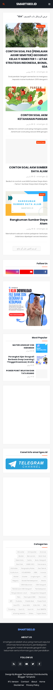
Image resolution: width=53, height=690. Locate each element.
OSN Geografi (41, 585)
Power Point (41, 601)
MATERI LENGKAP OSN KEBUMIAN (23, 346)
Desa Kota (20, 560)
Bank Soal (42, 556)
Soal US (21, 609)
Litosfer (24, 576)
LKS (45, 576)
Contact (25, 681)
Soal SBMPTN (41, 609)
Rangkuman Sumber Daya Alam (28, 221)
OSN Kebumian (26, 585)
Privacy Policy (32, 685)
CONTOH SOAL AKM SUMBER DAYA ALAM (28, 169)
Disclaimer (19, 685)
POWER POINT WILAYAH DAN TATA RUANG (20, 372)
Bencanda (31, 556)
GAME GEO (30, 564)
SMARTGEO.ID (26, 4)
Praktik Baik (29, 601)
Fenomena (42, 564)
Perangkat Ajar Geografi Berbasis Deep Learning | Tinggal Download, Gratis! (20, 359)
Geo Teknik (42, 568)
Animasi (43, 552)
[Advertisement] (26, 414)
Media (43, 581)
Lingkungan (35, 576)
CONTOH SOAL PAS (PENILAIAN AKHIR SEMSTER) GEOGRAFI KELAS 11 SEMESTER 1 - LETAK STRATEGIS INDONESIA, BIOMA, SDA (26, 59)
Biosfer (21, 556)
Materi (16, 576)
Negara (15, 581)
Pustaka (19, 601)
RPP (11, 601)
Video (31, 613)
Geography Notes (27, 568)
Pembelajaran (40, 589)
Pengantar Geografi (38, 593)
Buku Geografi (40, 560)
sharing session (19, 613)
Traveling (11, 609)
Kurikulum (14, 572)
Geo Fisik (19, 564)
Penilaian (42, 597)
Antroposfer (32, 552)
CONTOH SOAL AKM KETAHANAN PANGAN (32, 117)
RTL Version (13, 681)
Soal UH (30, 609)
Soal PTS (16, 605)
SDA (44, 605)
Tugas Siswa (41, 613)
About (34, 681)
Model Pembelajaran (30, 581)
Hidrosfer (14, 568)
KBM (35, 572)
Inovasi (43, 572)
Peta (18, 597)
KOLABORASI (26, 572)
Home (42, 681)
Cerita (29, 560)
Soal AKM (26, 605)
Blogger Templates (24, 674)
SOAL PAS (36, 605)
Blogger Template (26, 677)
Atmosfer (20, 552)
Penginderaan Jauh (19, 593)
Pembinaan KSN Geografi (22, 589)
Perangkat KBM (29, 597)
